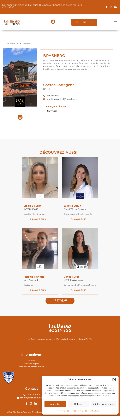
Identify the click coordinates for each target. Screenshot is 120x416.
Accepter (55, 404)
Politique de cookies (67, 411)
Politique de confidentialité (88, 411)
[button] (114, 379)
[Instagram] (20, 117)
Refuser (78, 404)
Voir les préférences (103, 404)
